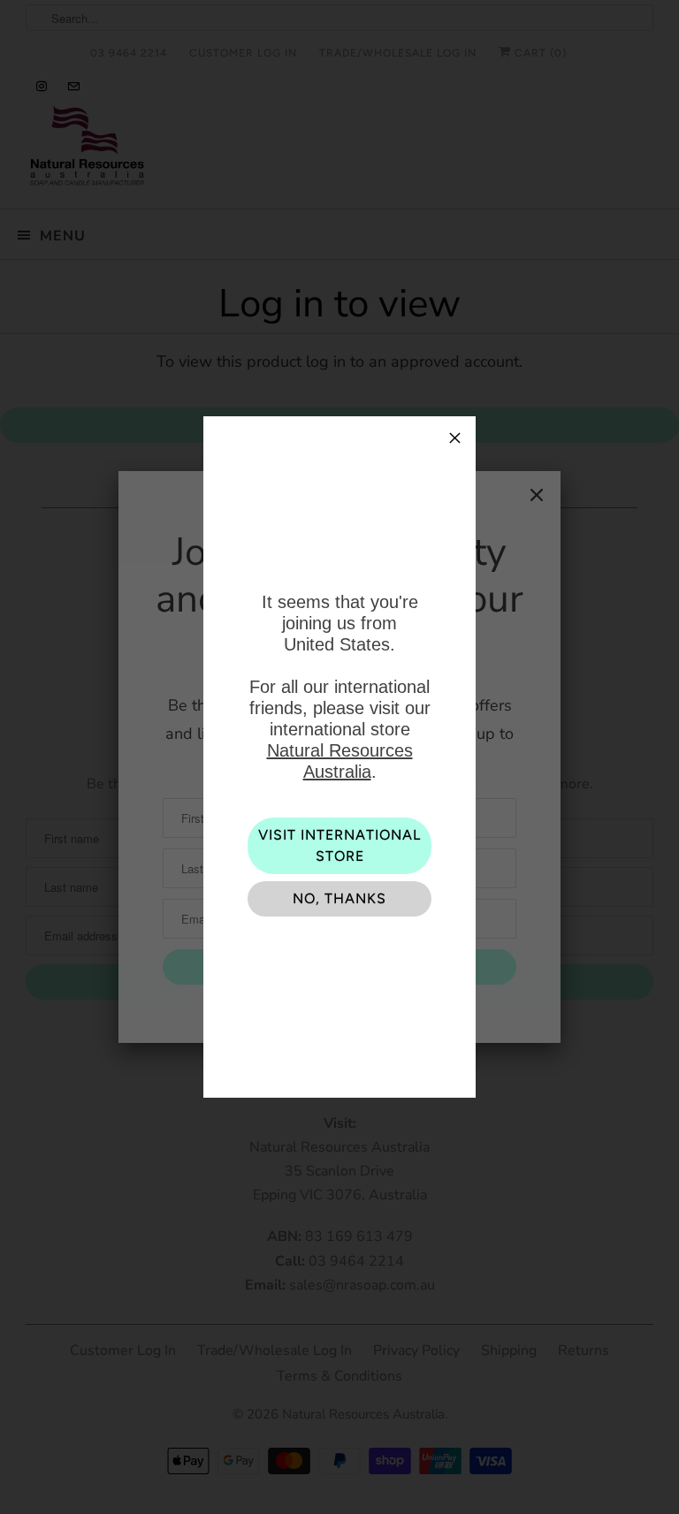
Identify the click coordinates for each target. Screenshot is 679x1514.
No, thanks (339, 898)
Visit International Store (339, 845)
